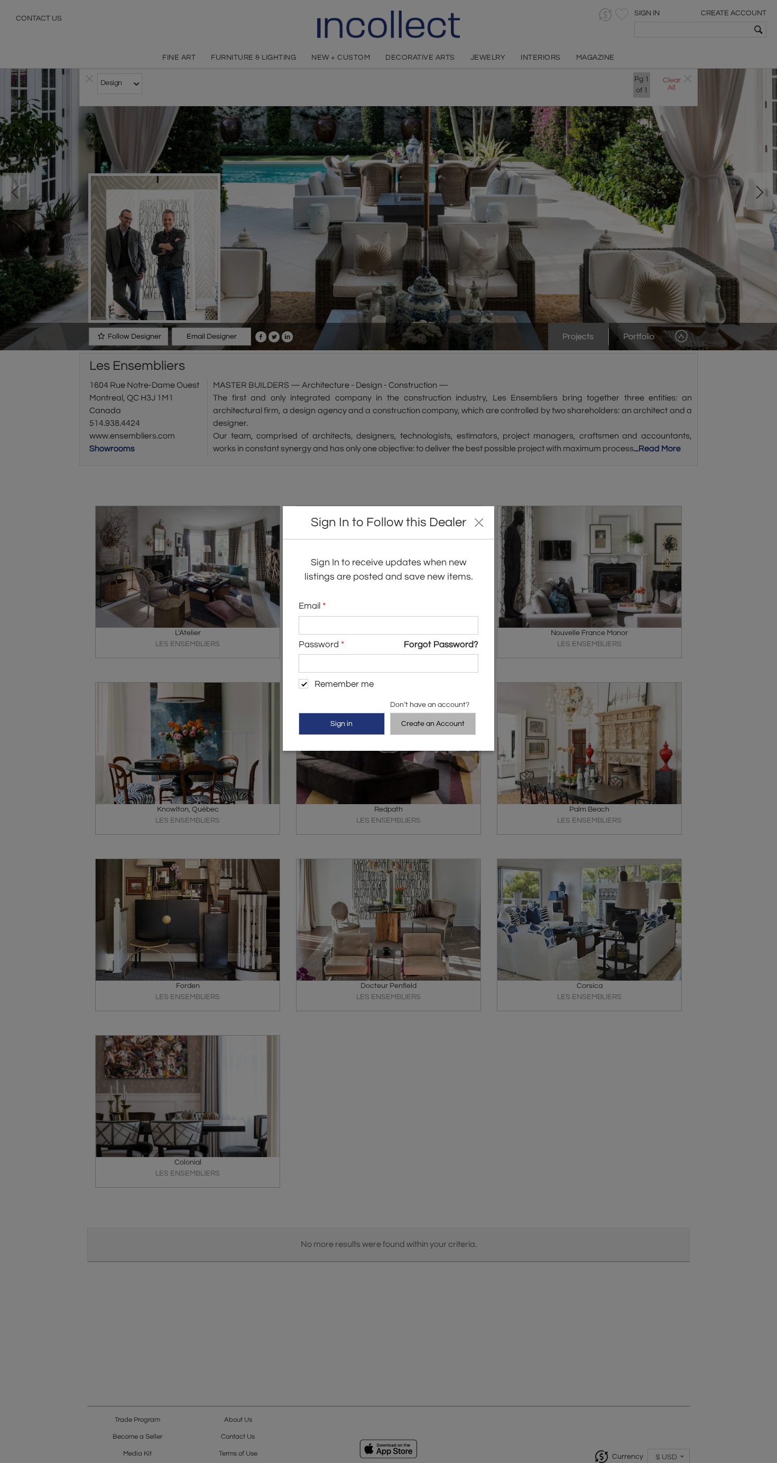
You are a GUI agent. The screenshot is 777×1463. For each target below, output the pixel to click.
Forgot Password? (441, 644)
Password (321, 644)
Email (312, 606)
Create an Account (433, 723)
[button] (479, 522)
